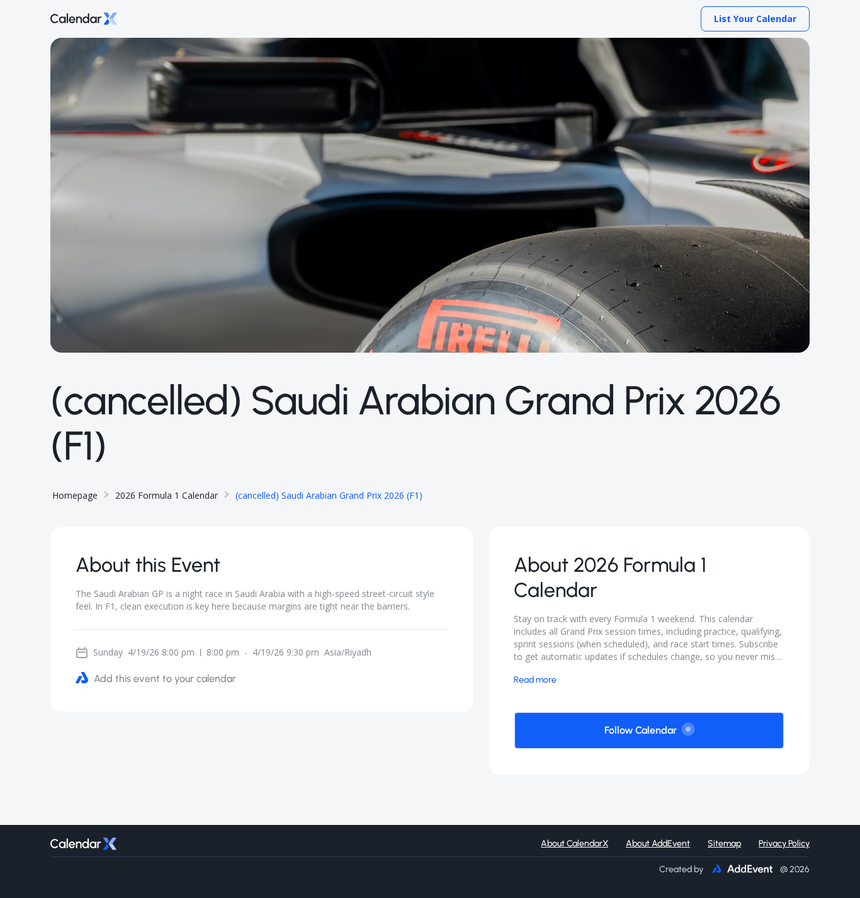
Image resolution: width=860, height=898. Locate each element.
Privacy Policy (784, 843)
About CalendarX (574, 843)
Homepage (75, 495)
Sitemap (724, 843)
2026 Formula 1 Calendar (166, 495)
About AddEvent (658, 843)
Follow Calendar (640, 730)
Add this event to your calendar (165, 679)
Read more (535, 679)
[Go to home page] (83, 19)
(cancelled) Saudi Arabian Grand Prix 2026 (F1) (328, 495)
